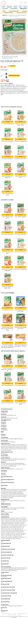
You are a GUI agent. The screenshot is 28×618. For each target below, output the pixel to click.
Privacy (14, 613)
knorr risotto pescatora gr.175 (7, 194)
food (3, 7)
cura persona (13, 8)
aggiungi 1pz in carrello (14, 75)
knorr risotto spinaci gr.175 (20, 158)
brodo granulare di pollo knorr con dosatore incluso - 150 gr (7, 329)
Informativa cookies (22, 613)
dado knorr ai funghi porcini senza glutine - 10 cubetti (20, 345)
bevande (9, 7)
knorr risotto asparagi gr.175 (20, 141)
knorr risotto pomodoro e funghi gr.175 (7, 176)
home (4, 11)
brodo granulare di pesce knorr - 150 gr (20, 310)
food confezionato (14, 11)
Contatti (19, 614)
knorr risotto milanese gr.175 (7, 123)
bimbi (15, 7)
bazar (25, 7)
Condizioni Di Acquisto (7, 613)
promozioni (23, 15)
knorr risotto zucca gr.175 (20, 234)
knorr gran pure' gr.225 (7, 309)
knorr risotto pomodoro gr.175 (20, 176)
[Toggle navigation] (21, 2)
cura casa (5, 8)
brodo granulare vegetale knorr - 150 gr (21, 328)
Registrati (4, 15)
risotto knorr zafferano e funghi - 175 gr (20, 124)
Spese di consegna (12, 614)
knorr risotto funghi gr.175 (7, 158)
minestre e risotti (8, 12)
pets (20, 7)
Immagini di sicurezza (7, 58)
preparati (24, 11)
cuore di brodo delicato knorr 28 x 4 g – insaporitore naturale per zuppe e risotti (7, 346)
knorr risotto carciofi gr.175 (7, 141)
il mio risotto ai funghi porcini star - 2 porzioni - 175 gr (7, 369)
